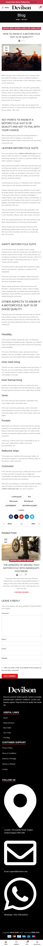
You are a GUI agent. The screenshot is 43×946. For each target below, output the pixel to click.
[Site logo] (21, 7)
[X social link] (16, 516)
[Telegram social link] (32, 516)
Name (4, 639)
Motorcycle (13, 501)
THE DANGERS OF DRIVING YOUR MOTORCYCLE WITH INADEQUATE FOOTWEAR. (21, 568)
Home (18, 19)
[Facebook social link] (11, 516)
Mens (12, 28)
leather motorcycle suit (27, 153)
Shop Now (33, 2)
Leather (21, 510)
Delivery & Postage (9, 759)
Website (4, 658)
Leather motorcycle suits (10, 489)
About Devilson (8, 723)
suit (29, 497)
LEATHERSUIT (11, 505)
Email (4, 649)
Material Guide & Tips (22, 28)
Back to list (21, 524)
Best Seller (7, 728)
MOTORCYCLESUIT (29, 505)
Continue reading (21, 592)
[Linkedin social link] (27, 516)
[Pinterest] (5, 923)
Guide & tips (35, 28)
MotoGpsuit (28, 501)
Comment (6, 613)
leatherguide (17, 497)
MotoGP (24, 19)
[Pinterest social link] (21, 516)
